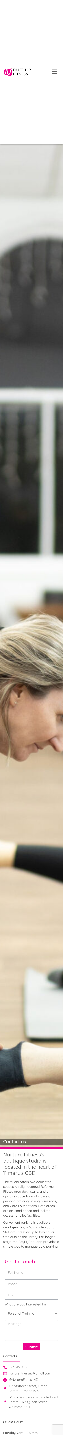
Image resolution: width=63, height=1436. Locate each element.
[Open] (54, 72)
